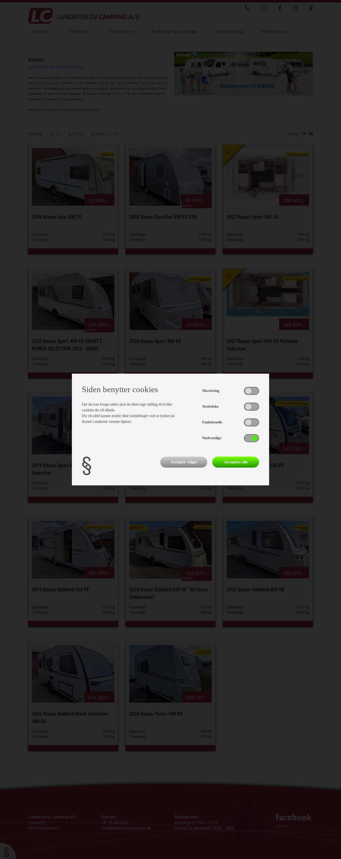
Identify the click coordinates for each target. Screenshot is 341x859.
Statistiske (210, 406)
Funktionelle (212, 422)
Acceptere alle (236, 462)
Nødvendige (211, 438)
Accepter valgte (184, 462)
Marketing (210, 391)
